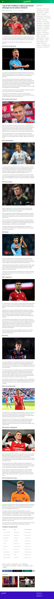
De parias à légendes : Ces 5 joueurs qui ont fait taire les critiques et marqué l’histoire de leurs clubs (27, 583)
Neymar (38, 36)
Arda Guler (47, 10)
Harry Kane (44, 19)
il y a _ (4, 586)
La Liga (4, 577)
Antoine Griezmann (40, 10)
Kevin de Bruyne (13, 565)
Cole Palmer (44, 14)
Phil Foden (42, 39)
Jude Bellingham (40, 25)
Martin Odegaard (5, 453)
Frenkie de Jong (5, 504)
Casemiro (16, 303)
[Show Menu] (2, 1)
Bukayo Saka (46, 12)
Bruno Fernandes (40, 12)
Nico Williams (43, 36)
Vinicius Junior (46, 47)
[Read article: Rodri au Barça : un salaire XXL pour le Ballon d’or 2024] (10, 581)
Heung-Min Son (39, 21)
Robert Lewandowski (40, 41)
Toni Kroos (14, 208)
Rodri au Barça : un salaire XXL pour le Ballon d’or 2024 (9, 584)
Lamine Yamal (39, 28)
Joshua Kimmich (28, 125)
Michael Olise (39, 34)
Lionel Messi (44, 30)
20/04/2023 (15, 10)
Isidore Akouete (9, 10)
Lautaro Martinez (46, 28)
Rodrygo (38, 43)
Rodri (3, 258)
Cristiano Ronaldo (40, 16)
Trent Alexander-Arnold (46, 45)
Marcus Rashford (45, 32)
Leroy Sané (39, 30)
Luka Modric (27, 167)
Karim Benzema (46, 25)
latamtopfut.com (39, 596)
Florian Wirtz (39, 19)
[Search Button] (51, 1)
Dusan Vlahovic (47, 16)
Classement (21, 10)
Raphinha (46, 39)
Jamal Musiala (31, 412)
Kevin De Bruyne (5, 72)
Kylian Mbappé (46, 27)
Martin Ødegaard (26, 565)
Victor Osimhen (39, 47)
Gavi (3, 362)
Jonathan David (39, 23)
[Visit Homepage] (27, 2)
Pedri (38, 39)
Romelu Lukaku (43, 43)
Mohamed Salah (46, 34)
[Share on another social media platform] (33, 571)
